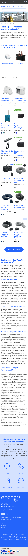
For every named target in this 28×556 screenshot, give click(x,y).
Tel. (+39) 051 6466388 (7, 509)
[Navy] (1, 133)
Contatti (3, 525)
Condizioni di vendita (6, 538)
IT (24, 2)
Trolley (20, 63)
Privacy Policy (16, 538)
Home (2, 23)
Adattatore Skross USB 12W (7, 100)
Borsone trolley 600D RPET (6, 179)
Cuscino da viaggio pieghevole (18, 235)
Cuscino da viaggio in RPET (20, 206)
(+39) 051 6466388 (7, 1)
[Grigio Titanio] (4, 133)
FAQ (15, 1)
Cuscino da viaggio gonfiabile (5, 207)
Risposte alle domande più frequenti (11, 517)
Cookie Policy (23, 538)
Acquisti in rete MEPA (6, 519)
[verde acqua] (3, 133)
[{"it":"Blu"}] (16, 133)
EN (26, 2)
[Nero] (1, 185)
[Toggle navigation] (25, 6)
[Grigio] (15, 187)
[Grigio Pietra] (3, 214)
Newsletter (4, 527)
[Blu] (1, 214)
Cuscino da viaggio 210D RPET (19, 180)
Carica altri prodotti (14, 249)
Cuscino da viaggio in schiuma (5, 235)
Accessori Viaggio (7, 63)
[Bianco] (1, 105)
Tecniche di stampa (6, 521)
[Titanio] (1, 158)
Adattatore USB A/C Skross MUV (20, 100)
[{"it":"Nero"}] (15, 133)
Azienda (3, 524)
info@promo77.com (6, 510)
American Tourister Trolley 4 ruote (7, 126)
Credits (18, 536)
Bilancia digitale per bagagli (7, 152)
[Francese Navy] (18, 241)
